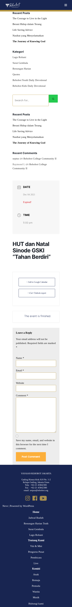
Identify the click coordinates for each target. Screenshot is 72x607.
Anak (36, 574)
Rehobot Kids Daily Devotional (29, 86)
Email (20, 370)
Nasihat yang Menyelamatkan (28, 35)
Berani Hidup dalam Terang (27, 24)
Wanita (36, 591)
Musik (36, 597)
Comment (22, 395)
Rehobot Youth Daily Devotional (30, 80)
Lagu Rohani (19, 57)
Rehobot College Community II (39, 158)
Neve (5, 506)
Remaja (36, 580)
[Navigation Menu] (65, 5)
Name (20, 358)
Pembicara (36, 557)
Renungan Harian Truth (36, 523)
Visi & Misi (36, 546)
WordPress (28, 506)
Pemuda (36, 586)
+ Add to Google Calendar (36, 282)
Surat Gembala (20, 63)
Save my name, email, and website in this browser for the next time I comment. (35, 444)
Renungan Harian (22, 68)
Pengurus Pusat (36, 551)
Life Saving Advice (23, 30)
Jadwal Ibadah (36, 517)
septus (16, 158)
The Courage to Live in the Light (30, 18)
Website (20, 383)
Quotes (16, 74)
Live (36, 563)
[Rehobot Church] (13, 5)
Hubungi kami (36, 603)
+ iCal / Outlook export (37, 293)
